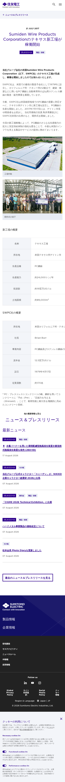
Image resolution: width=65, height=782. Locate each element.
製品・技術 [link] (40, 52)
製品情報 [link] (9, 619)
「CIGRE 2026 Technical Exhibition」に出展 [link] (27, 502)
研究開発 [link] (6, 643)
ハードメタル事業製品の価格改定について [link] (23, 526)
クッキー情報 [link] (57, 692)
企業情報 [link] (9, 627)
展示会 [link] (21, 495)
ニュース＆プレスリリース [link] (16, 14)
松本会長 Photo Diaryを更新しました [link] (22, 550)
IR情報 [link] (5, 659)
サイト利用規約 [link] (26, 692)
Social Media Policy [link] (42, 692)
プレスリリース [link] (26, 52)
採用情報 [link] (6, 664)
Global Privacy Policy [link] (10, 692)
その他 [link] (21, 467)
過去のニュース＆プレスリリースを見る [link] (27, 577)
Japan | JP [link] (45, 701)
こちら (50, 727)
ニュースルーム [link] (9, 654)
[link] (11, 4)
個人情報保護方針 (26, 729)
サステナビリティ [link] (10, 649)
